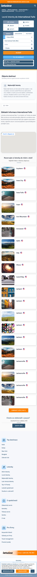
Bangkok (4, 454)
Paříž (3, 445)
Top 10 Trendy (6, 485)
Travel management (7, 539)
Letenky (4, 10)
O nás (3, 518)
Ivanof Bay (20, 277)
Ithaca (18, 265)
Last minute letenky (8, 481)
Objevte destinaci (9, 76)
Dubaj (3, 448)
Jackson (19, 301)
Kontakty (4, 508)
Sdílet (6, 105)
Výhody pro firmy (7, 535)
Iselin (18, 241)
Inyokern (19, 168)
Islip (17, 253)
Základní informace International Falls (16, 112)
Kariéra (4, 515)
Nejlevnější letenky (14, 85)
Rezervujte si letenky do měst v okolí (18, 157)
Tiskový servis (6, 512)
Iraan (18, 204)
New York (4, 451)
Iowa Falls (20, 192)
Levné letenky (6, 475)
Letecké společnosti (7, 488)
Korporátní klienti (7, 532)
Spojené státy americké (8, 11)
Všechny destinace (12, 10)
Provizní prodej (6, 542)
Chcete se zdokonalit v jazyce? (18, 417)
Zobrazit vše (5, 457)
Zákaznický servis (7, 505)
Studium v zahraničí (8, 491)
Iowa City (19, 180)
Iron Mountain (21, 216)
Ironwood (19, 228)
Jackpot (19, 289)
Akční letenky (6, 472)
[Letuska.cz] (6, 5)
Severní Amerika (23, 10)
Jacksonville (20, 361)
